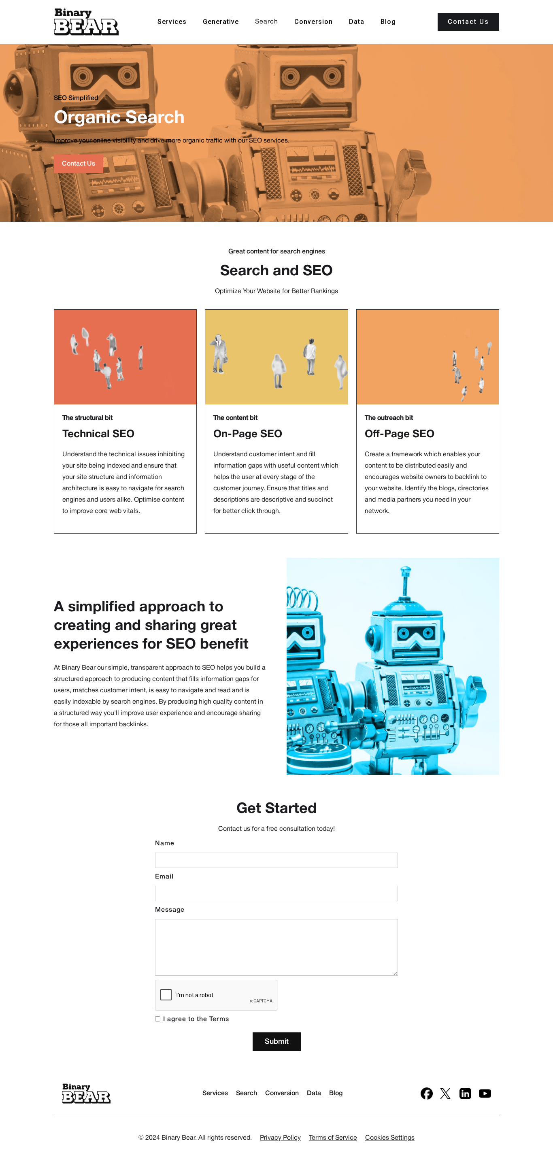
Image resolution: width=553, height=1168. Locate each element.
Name (164, 844)
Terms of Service (333, 1138)
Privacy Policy (280, 1138)
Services (172, 22)
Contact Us (78, 164)
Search (266, 22)
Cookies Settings (390, 1138)
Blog (388, 22)
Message (170, 910)
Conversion (313, 22)
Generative (221, 22)
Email (164, 877)
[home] (86, 22)
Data (356, 22)
